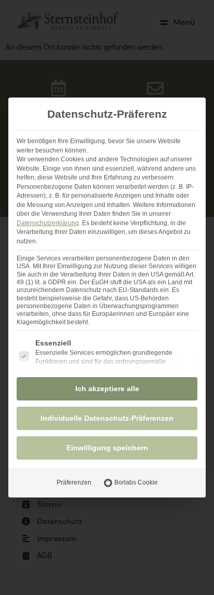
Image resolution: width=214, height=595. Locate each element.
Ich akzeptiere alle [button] (107, 388)
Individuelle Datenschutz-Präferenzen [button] (107, 418)
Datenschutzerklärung (48, 223)
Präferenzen (74, 482)
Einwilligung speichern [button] (107, 448)
